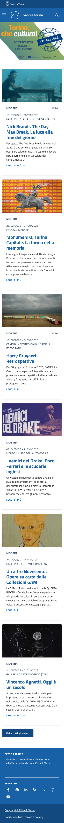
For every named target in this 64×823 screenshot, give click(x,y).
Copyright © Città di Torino (20, 810)
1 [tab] (24, 64)
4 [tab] (36, 64)
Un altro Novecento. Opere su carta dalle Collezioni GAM (26, 577)
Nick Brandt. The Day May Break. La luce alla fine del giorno (29, 132)
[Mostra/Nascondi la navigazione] (4, 15)
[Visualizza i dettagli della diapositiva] (32, 41)
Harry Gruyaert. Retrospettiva (22, 358)
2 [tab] (28, 64)
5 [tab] (40, 64)
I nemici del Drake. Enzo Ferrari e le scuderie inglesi (30, 466)
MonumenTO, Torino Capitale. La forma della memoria (30, 242)
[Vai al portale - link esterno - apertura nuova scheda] (15, 4)
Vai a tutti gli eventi (17, 733)
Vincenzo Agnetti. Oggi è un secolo (31, 684)
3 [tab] (32, 64)
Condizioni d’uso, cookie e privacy (24, 817)
